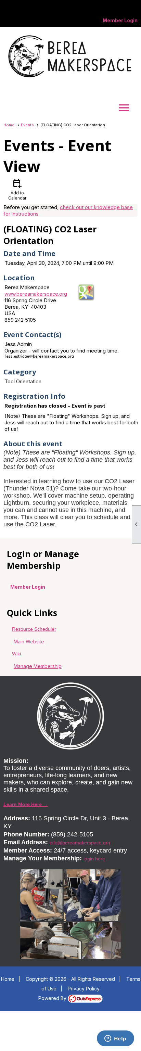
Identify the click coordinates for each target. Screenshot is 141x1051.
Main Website (29, 641)
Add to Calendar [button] (17, 189)
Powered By (53, 998)
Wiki (16, 653)
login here (94, 858)
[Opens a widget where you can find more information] (115, 1039)
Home (8, 125)
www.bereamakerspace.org (35, 294)
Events (27, 125)
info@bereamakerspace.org (80, 842)
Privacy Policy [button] (84, 988)
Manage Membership (38, 666)
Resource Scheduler (34, 629)
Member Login (120, 20)
